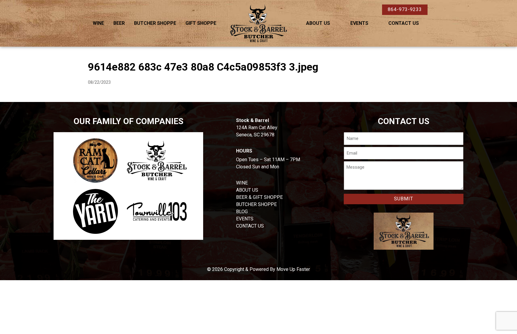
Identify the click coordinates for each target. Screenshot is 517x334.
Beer (119, 23)
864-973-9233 (405, 9)
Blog (242, 211)
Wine (98, 23)
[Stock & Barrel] (157, 161)
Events (359, 23)
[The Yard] (95, 211)
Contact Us (403, 23)
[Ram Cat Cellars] (95, 160)
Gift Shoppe (200, 23)
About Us (318, 23)
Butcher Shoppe (155, 23)
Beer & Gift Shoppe (259, 197)
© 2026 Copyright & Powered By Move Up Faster (258, 269)
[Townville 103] (157, 211)
